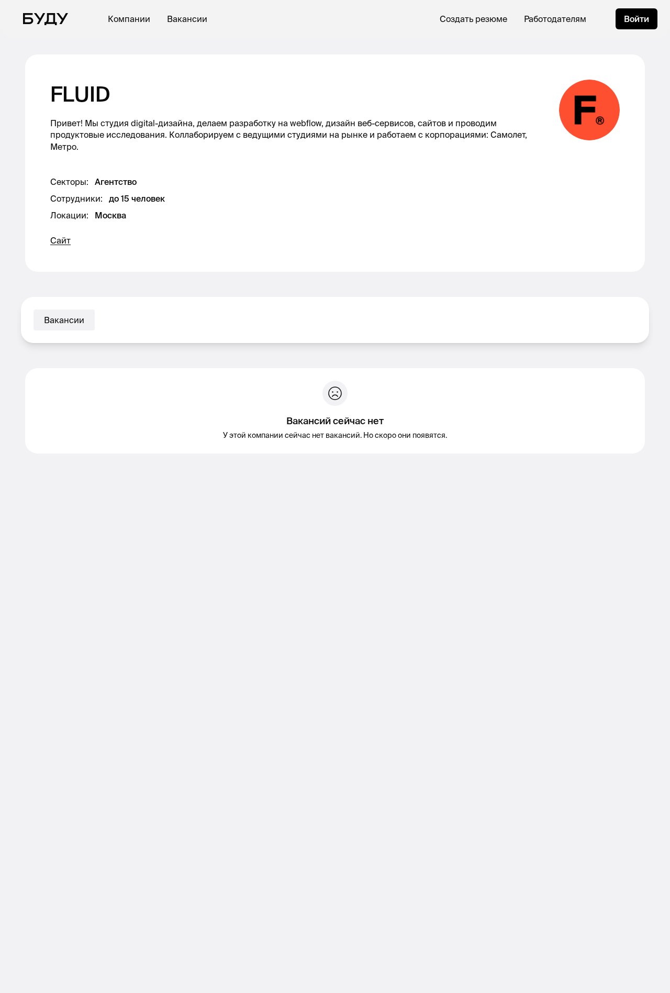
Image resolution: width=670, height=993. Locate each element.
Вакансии (187, 19)
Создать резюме (473, 19)
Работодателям (555, 19)
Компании (129, 19)
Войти (636, 19)
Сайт (60, 240)
